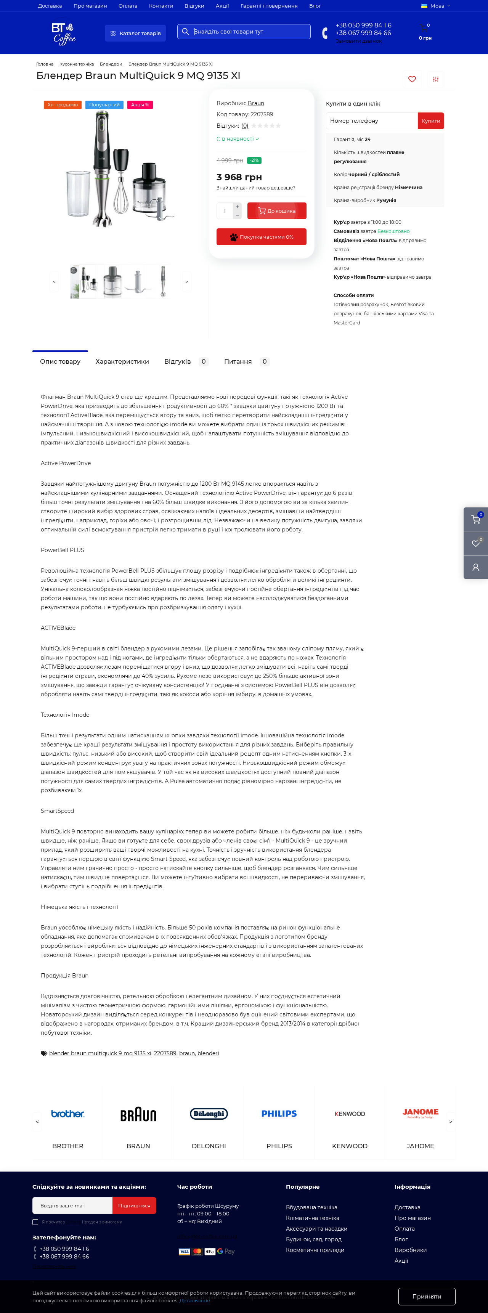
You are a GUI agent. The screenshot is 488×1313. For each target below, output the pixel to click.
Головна (44, 64)
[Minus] (237, 215)
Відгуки (194, 6)
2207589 (165, 1053)
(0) (245, 125)
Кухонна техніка (76, 64)
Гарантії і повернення (269, 6)
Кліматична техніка (312, 1218)
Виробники (411, 1250)
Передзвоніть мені (54, 1266)
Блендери (111, 64)
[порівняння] (435, 79)
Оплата (128, 6)
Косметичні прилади (315, 1250)
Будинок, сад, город (314, 1239)
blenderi (208, 1053)
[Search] (185, 31)
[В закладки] (412, 79)
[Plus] (237, 206)
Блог (315, 6)
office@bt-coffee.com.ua (207, 1236)
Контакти (161, 6)
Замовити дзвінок (359, 41)
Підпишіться (134, 1205)
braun (187, 1053)
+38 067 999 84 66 (363, 33)
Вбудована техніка (311, 1207)
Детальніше (195, 1300)
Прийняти (427, 1296)
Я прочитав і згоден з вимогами (82, 1222)
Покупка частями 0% (266, 237)
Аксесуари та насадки (317, 1228)
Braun (256, 103)
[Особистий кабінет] (476, 567)
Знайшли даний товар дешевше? (256, 188)
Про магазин (90, 6)
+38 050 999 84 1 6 (364, 25)
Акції (222, 6)
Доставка (50, 6)
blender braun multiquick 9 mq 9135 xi (100, 1053)
